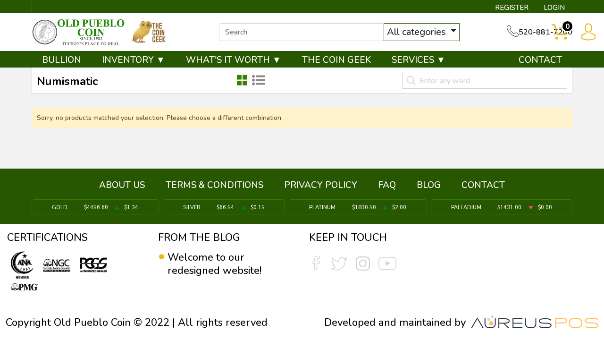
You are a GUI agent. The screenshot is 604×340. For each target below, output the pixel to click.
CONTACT (540, 60)
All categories (417, 32)
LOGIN (554, 7)
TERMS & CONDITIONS (214, 185)
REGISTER (511, 7)
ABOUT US (122, 185)
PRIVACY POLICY (320, 185)
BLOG (429, 185)
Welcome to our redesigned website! (214, 264)
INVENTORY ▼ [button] (133, 60)
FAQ (387, 185)
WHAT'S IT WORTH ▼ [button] (233, 60)
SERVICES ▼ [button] (418, 60)
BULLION (61, 60)
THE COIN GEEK (336, 60)
